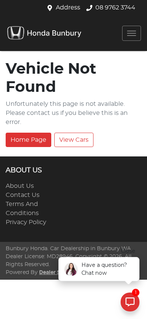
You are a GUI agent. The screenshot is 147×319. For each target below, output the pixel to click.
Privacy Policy (26, 222)
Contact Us (23, 195)
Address (68, 8)
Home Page (28, 140)
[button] (131, 33)
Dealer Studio (56, 272)
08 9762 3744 (115, 8)
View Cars (74, 140)
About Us (20, 186)
